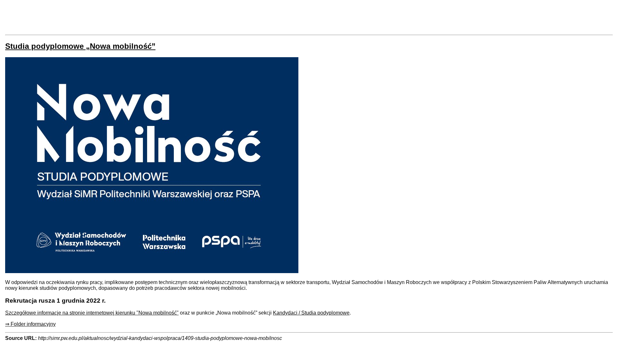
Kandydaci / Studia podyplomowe (311, 313)
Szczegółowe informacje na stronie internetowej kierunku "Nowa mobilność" (92, 313)
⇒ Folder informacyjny (30, 324)
